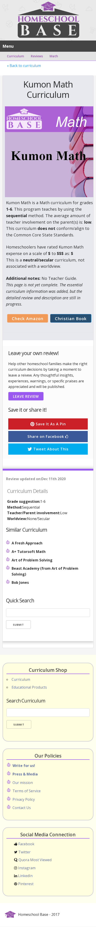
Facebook (25, 843)
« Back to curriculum (24, 65)
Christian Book (71, 318)
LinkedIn (25, 875)
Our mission (23, 782)
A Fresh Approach (27, 543)
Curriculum (15, 56)
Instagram (26, 867)
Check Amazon (27, 318)
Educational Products (29, 687)
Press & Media (25, 774)
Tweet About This (50, 449)
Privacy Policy (24, 799)
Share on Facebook (46, 436)
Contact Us (22, 807)
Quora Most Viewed (35, 859)
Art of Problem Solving (32, 560)
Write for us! (24, 765)
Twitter (24, 852)
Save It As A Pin (50, 424)
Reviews (37, 56)
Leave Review (26, 396)
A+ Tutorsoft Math (29, 551)
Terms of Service (27, 790)
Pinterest (25, 883)
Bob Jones (20, 582)
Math (54, 56)
